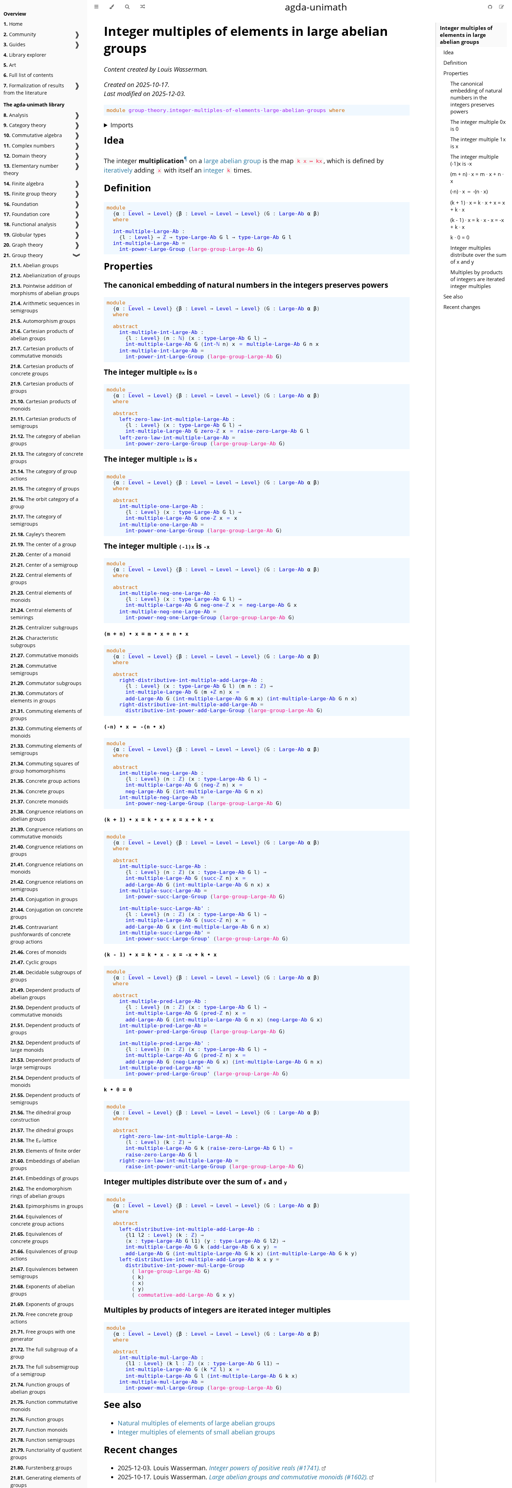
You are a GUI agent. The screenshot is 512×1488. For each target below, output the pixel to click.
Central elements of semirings (41, 614)
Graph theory (23, 244)
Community (19, 34)
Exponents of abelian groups (42, 1290)
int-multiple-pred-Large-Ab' (161, 1043)
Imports (121, 125)
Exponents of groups (42, 1304)
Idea (448, 52)
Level (136, 213)
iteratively (118, 170)
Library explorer (24, 54)
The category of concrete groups (46, 457)
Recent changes (461, 306)
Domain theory (24, 155)
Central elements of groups (41, 579)
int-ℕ (211, 344)
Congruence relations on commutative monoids (46, 833)
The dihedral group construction (40, 1116)
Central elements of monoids (41, 596)
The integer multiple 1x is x (478, 143)
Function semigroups (42, 1440)
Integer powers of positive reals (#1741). (264, 1468)
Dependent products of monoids (45, 1081)
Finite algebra (23, 183)
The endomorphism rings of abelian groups (41, 1192)
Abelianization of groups (45, 275)
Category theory (24, 125)
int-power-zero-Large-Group (166, 443)
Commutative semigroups (33, 669)
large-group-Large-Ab (222, 249)
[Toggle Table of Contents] (96, 7)
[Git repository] (490, 6)
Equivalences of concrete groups (36, 1237)
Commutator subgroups (46, 683)
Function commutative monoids (44, 1406)
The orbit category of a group (44, 503)
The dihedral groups (41, 1130)
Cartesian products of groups (41, 387)
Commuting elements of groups (46, 715)
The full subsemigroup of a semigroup (44, 1370)
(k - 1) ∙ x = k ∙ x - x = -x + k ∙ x (477, 223)
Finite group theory (29, 193)
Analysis (15, 115)
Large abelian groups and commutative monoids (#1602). (288, 1477)
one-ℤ (208, 518)
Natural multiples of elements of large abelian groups (196, 1423)
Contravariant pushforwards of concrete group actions (40, 934)
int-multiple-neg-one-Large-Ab (164, 593)
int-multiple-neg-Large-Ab (158, 773)
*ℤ (213, 1369)
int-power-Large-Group (152, 249)
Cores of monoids (38, 952)
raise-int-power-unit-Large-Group (175, 1166)
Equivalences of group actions (44, 1255)
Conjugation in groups (44, 899)
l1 (132, 1235)
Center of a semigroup (44, 565)
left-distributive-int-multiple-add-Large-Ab (186, 1229)
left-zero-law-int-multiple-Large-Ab (174, 419)
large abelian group (232, 161)
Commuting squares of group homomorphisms (44, 767)
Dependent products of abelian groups (45, 994)
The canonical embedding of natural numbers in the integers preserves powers (476, 97)
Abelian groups (34, 265)
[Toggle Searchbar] (127, 7)
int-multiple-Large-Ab (146, 231)
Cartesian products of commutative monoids (41, 352)
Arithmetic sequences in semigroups (45, 307)
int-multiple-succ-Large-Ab (160, 866)
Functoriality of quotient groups (46, 1454)
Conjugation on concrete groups (46, 913)
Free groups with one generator (42, 1335)
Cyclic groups (33, 962)
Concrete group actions (45, 781)
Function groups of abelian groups (40, 1388)
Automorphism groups (43, 321)
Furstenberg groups (41, 1467)
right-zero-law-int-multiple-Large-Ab (175, 1136)
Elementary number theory (31, 169)
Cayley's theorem (37, 534)
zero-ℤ (210, 431)
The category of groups (44, 488)
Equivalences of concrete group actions (37, 1220)
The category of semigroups (36, 520)
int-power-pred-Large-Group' (167, 1073)
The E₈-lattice (33, 1140)
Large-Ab (291, 213)
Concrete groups (37, 791)
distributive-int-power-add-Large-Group (185, 710)
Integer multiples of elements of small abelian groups (196, 1432)
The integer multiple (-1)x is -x (474, 160)
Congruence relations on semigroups (46, 885)
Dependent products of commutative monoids (45, 1011)
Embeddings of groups (44, 1178)
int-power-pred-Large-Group (166, 1031)
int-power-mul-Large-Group (164, 1388)
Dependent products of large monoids (45, 1046)
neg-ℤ (211, 785)
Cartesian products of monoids (43, 405)
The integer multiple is (150, 372)
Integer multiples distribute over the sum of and (195, 1181)
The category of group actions (43, 475)
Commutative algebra (32, 135)
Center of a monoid (40, 554)
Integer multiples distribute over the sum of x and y (478, 254)
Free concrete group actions (41, 1318)
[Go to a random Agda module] (142, 7)
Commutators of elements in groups (36, 697)
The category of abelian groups (45, 440)
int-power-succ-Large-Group (166, 896)
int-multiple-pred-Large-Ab (160, 1001)
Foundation (20, 204)
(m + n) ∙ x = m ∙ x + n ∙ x (477, 177)
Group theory (23, 255)
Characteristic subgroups (34, 641)
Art (9, 65)
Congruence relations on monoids (46, 868)
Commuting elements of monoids (46, 732)
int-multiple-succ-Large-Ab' (161, 908)
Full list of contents (28, 75)
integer (213, 170)
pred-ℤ (213, 1013)
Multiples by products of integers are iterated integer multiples (477, 279)
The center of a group (43, 544)
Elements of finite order (45, 1150)
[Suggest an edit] (501, 6)
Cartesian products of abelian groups (41, 335)
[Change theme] (111, 7)
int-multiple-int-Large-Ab (158, 332)
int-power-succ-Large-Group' (167, 938)
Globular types (24, 234)
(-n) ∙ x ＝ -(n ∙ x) (469, 191)
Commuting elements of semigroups (46, 749)
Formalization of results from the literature (33, 89)
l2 (141, 1235)
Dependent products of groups (45, 1029)
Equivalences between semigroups (44, 1273)
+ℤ (213, 692)
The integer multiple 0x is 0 (478, 125)
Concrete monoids (39, 801)
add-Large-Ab (144, 698)
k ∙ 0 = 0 (460, 237)
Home (13, 24)
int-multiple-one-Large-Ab (158, 506)
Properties (455, 73)
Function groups (37, 1419)
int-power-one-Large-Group (164, 530)
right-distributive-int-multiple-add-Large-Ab (188, 680)
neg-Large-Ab (265, 605)
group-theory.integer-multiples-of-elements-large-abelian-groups (227, 110)
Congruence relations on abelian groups (46, 815)
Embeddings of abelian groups (45, 1164)
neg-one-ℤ (215, 605)
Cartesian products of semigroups (43, 422)
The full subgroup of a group (44, 1353)
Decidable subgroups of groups (46, 976)
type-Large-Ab (196, 237)
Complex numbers (29, 145)
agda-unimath (316, 6)
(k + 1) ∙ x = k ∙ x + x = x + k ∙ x (477, 206)
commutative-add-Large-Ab (175, 1295)
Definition (455, 62)
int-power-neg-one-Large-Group (170, 617)
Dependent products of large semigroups (45, 1064)
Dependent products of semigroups (45, 1099)
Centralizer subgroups (44, 627)
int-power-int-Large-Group (164, 356)
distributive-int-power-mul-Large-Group (185, 1265)
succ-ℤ (213, 878)
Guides (14, 44)
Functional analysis (29, 224)
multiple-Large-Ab (273, 344)
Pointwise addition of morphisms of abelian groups (44, 289)
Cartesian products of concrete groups (41, 370)
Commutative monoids (44, 655)
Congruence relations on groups (46, 850)
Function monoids (39, 1429)
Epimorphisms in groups (46, 1206)
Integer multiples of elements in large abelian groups (466, 34)
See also (453, 296)
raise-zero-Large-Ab (267, 431)
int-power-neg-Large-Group (164, 803)
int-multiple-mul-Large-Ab (158, 1357)
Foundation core (26, 214)
